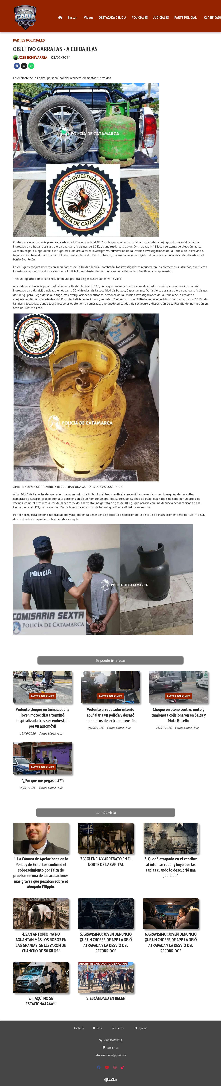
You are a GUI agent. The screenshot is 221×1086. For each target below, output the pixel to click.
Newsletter (118, 1028)
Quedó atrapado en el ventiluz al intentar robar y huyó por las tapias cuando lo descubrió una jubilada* (171, 867)
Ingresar (142, 1028)
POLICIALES (140, 17)
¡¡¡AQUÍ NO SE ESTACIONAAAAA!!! (41, 1001)
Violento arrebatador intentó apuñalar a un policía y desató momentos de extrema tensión (110, 714)
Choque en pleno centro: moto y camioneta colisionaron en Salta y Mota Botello (178, 714)
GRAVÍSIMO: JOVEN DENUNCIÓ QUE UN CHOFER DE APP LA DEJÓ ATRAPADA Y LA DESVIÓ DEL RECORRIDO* (106, 942)
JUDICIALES (161, 17)
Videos (88, 17)
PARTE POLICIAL (185, 17)
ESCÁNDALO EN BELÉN (107, 998)
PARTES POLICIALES (29, 40)
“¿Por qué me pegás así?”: (42, 780)
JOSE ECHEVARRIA (32, 57)
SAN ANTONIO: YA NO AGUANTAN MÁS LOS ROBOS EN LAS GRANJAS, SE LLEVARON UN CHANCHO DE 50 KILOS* (41, 942)
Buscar (72, 17)
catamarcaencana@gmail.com (110, 1055)
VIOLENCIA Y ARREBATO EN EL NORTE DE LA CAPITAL (107, 861)
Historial (97, 1028)
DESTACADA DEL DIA (112, 17)
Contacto (79, 1028)
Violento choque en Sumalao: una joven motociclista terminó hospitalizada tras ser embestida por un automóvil (42, 717)
